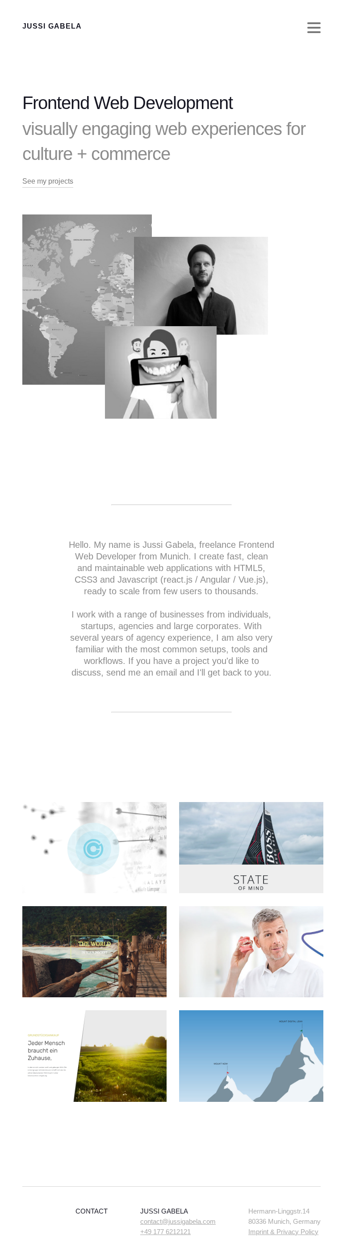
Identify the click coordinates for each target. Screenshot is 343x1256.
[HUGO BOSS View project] (251, 891)
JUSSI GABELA (52, 26)
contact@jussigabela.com (178, 1221)
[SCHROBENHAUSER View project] (94, 1099)
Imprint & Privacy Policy (283, 1231)
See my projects (47, 181)
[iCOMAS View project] (251, 1099)
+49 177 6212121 (165, 1231)
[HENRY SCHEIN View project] (251, 995)
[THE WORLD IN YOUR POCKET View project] (94, 995)
